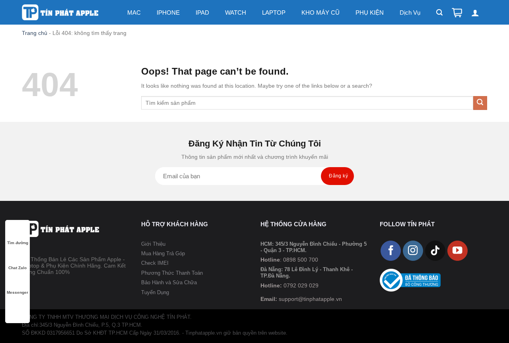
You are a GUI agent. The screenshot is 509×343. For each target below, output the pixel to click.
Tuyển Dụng (155, 292)
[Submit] (480, 103)
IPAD (202, 12)
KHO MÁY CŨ (320, 12)
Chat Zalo (17, 268)
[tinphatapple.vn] (60, 12)
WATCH (235, 12)
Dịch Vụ (410, 12)
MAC (134, 12)
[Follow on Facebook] (391, 251)
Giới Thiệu (153, 244)
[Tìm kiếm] (439, 12)
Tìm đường (17, 243)
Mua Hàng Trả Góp (163, 253)
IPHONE (168, 12)
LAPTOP (274, 12)
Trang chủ (34, 33)
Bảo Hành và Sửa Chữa (169, 282)
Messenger (17, 292)
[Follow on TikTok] (435, 251)
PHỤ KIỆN (370, 12)
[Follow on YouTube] (457, 251)
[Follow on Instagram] (413, 251)
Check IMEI (155, 263)
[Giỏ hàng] (457, 12)
